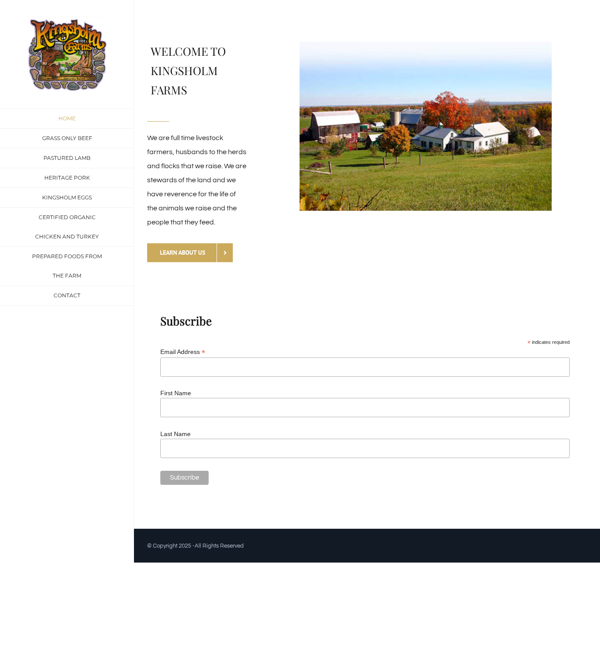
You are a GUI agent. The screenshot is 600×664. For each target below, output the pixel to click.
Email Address (182, 352)
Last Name (175, 433)
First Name (175, 393)
